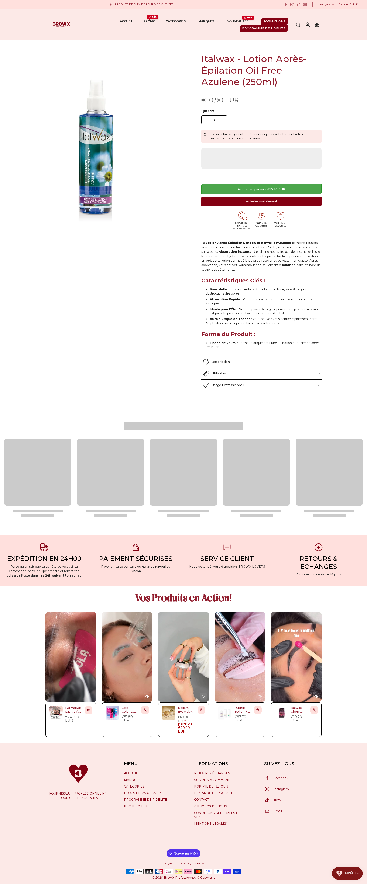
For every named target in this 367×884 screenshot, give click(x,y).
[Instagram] (292, 4)
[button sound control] (147, 696)
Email (278, 811)
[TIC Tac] (298, 4)
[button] (261, 189)
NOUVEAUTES (237, 21)
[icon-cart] (317, 24)
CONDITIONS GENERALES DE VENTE (217, 815)
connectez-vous (248, 138)
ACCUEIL (126, 21)
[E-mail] (305, 4)
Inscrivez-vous (219, 138)
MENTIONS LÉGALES (210, 823)
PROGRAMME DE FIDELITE (145, 800)
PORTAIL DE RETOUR (211, 786)
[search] (298, 24)
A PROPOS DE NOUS (210, 806)
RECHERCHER (135, 806)
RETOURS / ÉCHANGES (212, 773)
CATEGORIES (176, 21)
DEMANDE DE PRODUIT (213, 793)
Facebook (281, 778)
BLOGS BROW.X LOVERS (143, 793)
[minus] (206, 120)
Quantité (208, 111)
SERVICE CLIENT (227, 559)
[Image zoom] (94, 142)
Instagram (281, 789)
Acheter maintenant (261, 201)
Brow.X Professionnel (179, 878)
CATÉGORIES (134, 786)
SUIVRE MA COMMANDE (213, 780)
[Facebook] (286, 4)
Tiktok (278, 800)
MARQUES (206, 21)
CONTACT (201, 800)
